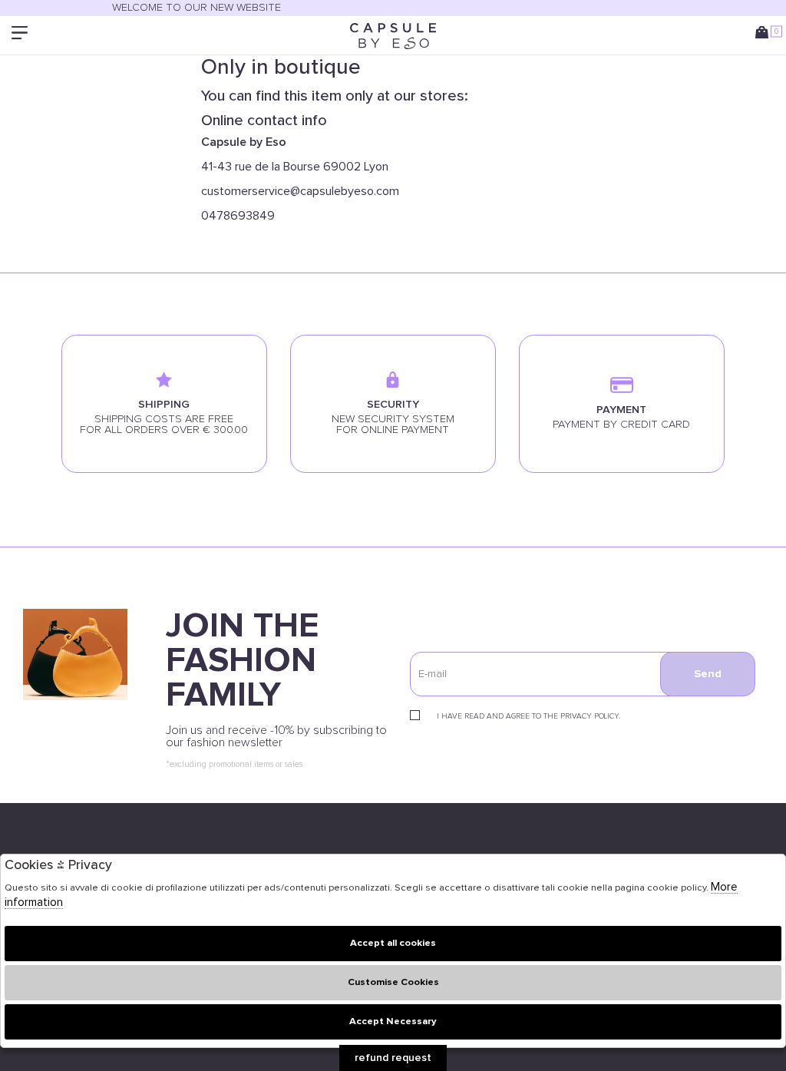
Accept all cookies (393, 943)
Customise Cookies (393, 982)
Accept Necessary (393, 1021)
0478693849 (238, 216)
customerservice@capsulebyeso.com (300, 191)
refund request (393, 1058)
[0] (764, 35)
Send (708, 674)
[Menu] (21, 35)
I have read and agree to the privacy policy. (528, 716)
